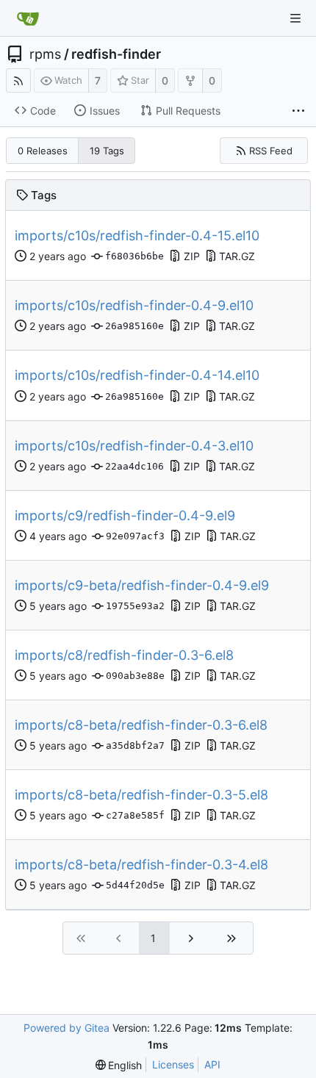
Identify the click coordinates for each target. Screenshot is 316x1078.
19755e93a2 (135, 605)
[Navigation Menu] (295, 18)
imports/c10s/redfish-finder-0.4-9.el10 (134, 305)
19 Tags (107, 151)
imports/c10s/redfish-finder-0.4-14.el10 (137, 375)
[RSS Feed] (18, 80)
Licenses (173, 1064)
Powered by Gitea (66, 1027)
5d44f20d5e (135, 885)
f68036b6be (134, 256)
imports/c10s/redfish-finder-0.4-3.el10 (134, 445)
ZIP (192, 256)
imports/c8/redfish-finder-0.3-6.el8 (124, 655)
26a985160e (134, 325)
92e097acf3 (135, 536)
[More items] (298, 111)
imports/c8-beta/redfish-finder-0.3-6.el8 (141, 725)
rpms (45, 54)
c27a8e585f (135, 815)
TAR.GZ (237, 256)
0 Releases (43, 151)
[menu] (119, 1065)
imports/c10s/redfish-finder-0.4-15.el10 (137, 235)
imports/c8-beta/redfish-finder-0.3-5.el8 (141, 794)
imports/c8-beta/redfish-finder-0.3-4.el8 (141, 864)
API (212, 1064)
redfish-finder (116, 54)
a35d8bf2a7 (135, 745)
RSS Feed (270, 151)
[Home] (28, 18)
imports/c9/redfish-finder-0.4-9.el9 (125, 515)
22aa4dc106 (134, 466)
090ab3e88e (135, 675)
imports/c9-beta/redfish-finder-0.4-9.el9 (142, 585)
